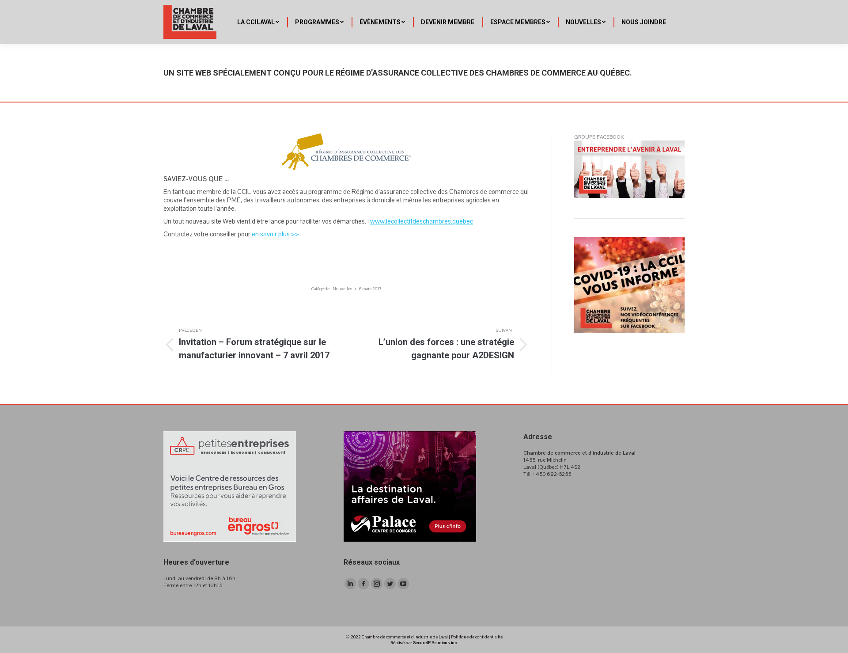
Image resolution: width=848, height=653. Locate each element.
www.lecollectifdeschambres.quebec (421, 221)
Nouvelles (342, 289)
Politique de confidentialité (477, 637)
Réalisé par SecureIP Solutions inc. (424, 642)
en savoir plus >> (275, 234)
